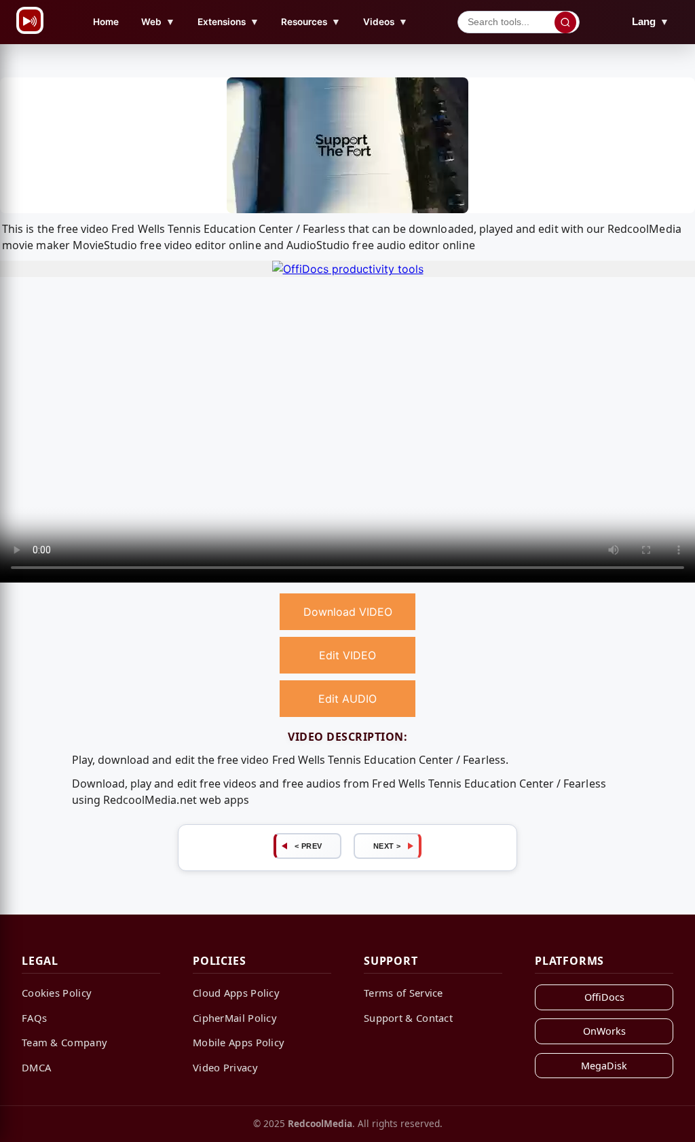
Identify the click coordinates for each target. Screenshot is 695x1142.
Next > (387, 846)
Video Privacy (225, 1067)
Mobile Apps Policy (238, 1042)
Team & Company (64, 1042)
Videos (385, 21)
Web (158, 21)
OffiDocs (604, 997)
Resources (311, 21)
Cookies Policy (57, 992)
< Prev (308, 846)
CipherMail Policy (235, 1018)
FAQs (34, 1018)
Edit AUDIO (347, 698)
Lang (650, 21)
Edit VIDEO (347, 655)
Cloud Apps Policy (236, 992)
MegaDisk (604, 1065)
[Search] (565, 22)
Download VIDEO (347, 612)
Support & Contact (408, 1018)
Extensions (228, 21)
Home (106, 21)
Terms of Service (403, 992)
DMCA (36, 1067)
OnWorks (604, 1031)
